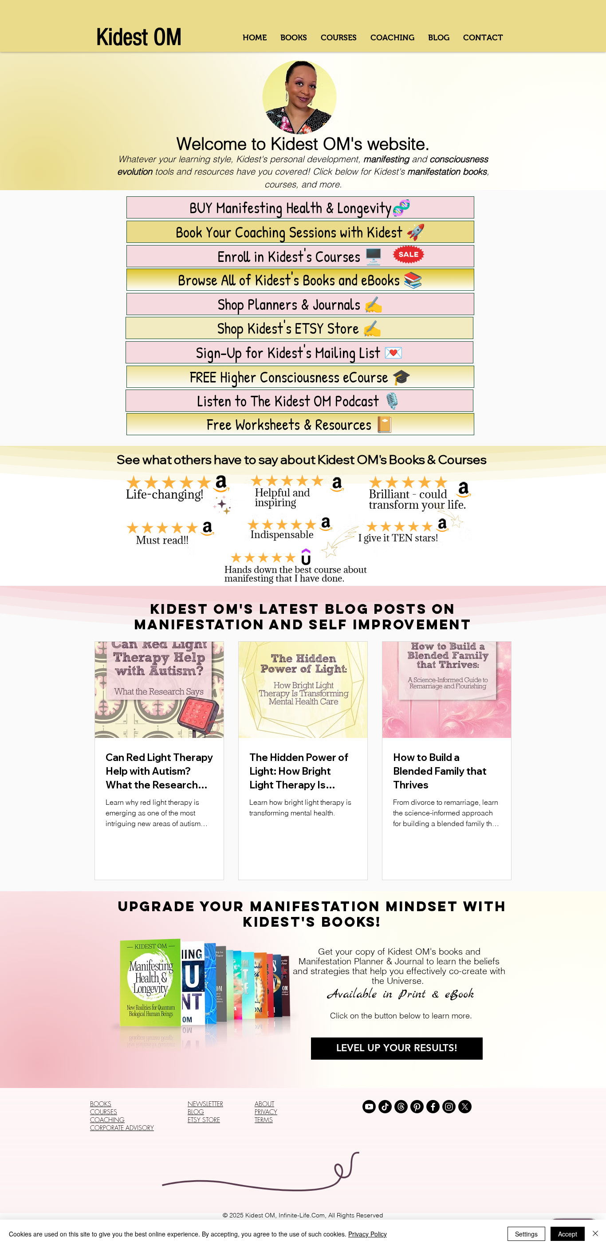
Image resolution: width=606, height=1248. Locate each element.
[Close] (595, 1234)
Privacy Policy (367, 1233)
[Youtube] (369, 1106)
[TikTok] (385, 1106)
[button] (300, 424)
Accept (567, 1233)
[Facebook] (433, 1106)
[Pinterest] (417, 1106)
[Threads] (401, 1106)
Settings (526, 1233)
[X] (465, 1106)
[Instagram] (449, 1106)
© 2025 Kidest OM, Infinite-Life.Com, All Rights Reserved (303, 1215)
